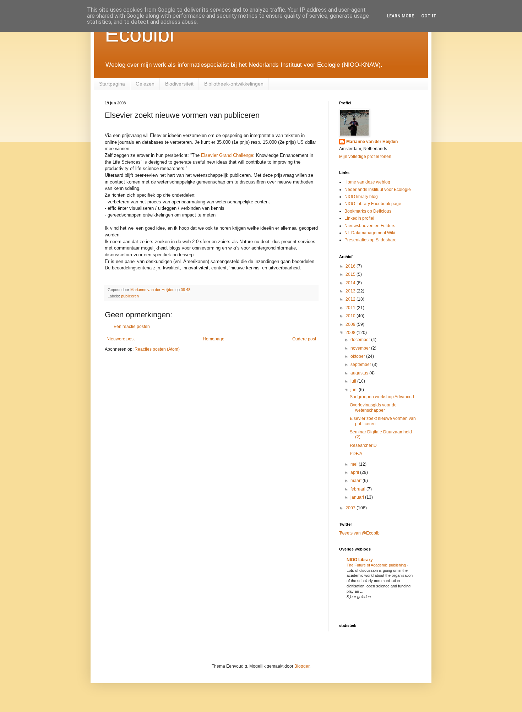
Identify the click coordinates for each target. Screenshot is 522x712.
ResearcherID (363, 445)
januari (357, 497)
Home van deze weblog (367, 182)
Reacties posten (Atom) (157, 349)
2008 (351, 332)
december (360, 339)
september (361, 364)
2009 (351, 324)
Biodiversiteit (179, 84)
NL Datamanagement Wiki (369, 232)
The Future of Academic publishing (377, 565)
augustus (359, 373)
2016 (351, 266)
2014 (351, 282)
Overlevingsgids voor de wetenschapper (373, 407)
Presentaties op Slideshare (370, 239)
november (360, 348)
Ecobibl (139, 34)
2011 (351, 307)
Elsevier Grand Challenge (227, 155)
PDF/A (356, 453)
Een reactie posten (132, 326)
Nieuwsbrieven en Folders (369, 225)
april (355, 472)
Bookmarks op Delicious (367, 211)
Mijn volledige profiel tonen (365, 156)
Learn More (400, 15)
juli (353, 381)
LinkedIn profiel (359, 218)
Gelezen (145, 84)
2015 (351, 274)
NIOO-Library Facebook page (372, 203)
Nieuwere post (121, 338)
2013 (351, 291)
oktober (358, 356)
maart (356, 480)
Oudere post (304, 338)
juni (354, 389)
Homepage (213, 338)
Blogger (301, 666)
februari (358, 489)
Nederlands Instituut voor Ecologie (377, 189)
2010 (351, 315)
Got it (428, 15)
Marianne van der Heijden (372, 141)
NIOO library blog (361, 196)
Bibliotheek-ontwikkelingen (233, 84)
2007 (351, 507)
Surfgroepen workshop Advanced (382, 396)
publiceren (130, 296)
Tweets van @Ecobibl (360, 533)
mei (354, 464)
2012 (351, 299)
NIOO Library (360, 559)
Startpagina (112, 84)
